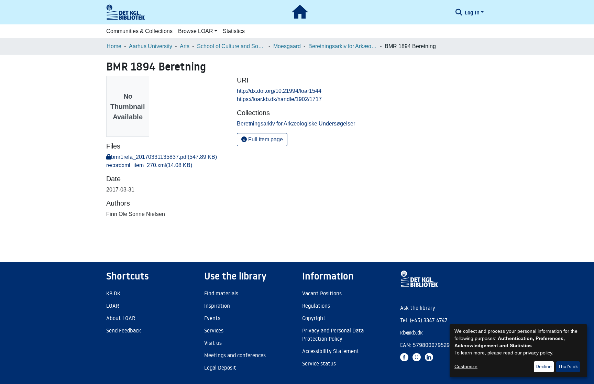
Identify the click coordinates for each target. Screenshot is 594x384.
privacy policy (537, 352)
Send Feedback (123, 330)
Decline (544, 366)
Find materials (221, 293)
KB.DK (113, 293)
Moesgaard (287, 46)
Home (114, 46)
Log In (472, 12)
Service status (319, 363)
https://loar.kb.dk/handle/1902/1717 (279, 99)
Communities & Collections (139, 31)
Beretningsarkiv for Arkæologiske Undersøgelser (342, 46)
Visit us (213, 342)
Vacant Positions (322, 293)
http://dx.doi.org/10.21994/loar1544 (279, 91)
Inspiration (217, 305)
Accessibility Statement (330, 351)
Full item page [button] (265, 139)
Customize (465, 366)
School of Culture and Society (231, 46)
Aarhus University (150, 46)
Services (213, 330)
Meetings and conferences (235, 355)
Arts (184, 46)
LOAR (112, 305)
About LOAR (120, 318)
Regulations (316, 305)
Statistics (234, 31)
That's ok (568, 366)
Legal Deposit (220, 367)
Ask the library (417, 307)
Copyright (314, 318)
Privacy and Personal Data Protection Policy (333, 334)
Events (212, 318)
